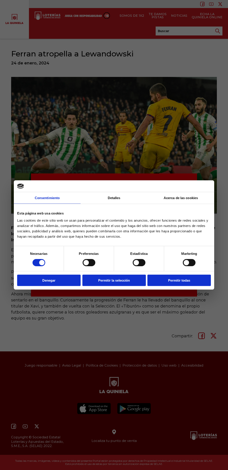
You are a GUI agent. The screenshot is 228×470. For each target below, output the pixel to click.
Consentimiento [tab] (47, 198)
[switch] (89, 262)
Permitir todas (179, 280)
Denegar (48, 280)
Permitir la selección (114, 280)
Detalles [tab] (114, 198)
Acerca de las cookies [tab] (181, 198)
